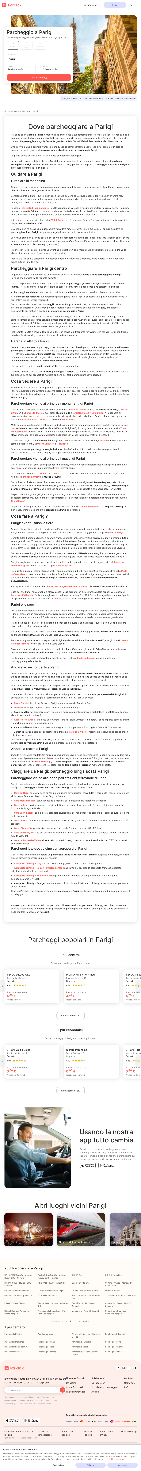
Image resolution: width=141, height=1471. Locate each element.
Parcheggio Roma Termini (15, 1347)
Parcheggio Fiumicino (81, 1342)
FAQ (126, 1387)
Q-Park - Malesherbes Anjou (51, 1290)
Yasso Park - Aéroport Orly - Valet (120, 1295)
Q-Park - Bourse (112, 1290)
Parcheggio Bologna (47, 1352)
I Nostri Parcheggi (75, 1391)
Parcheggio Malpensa (14, 1342)
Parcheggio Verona (13, 1352)
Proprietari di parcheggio (104, 1387)
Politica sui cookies (117, 1459)
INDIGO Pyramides (113, 1275)
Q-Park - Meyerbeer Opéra (16, 1290)
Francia (15, 111)
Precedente (57, 1321)
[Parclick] (12, 5)
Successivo (84, 1321)
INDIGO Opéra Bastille (48, 1295)
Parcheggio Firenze (46, 1347)
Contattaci (129, 1382)
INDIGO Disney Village (14, 1303)
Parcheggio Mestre (13, 1334)
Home (7, 111)
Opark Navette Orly (80, 1283)
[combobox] (41, 58)
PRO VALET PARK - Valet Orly (51, 1283)
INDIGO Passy (78, 1275)
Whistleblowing (129, 1431)
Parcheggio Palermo (114, 1347)
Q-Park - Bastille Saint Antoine (85, 1290)
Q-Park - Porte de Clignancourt (18, 1295)
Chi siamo (71, 1382)
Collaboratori (98, 1382)
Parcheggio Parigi (30, 111)
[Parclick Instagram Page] (118, 1368)
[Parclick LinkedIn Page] (123, 1368)
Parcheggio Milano (46, 1342)
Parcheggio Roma (113, 1342)
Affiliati (95, 1391)
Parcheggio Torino (113, 1352)
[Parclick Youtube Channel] (134, 1368)
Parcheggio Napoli (80, 1347)
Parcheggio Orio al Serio (116, 1334)
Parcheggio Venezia (47, 1334)
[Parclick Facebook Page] (129, 1368)
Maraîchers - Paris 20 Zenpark (85, 1311)
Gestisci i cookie (88, 1433)
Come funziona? (74, 1387)
